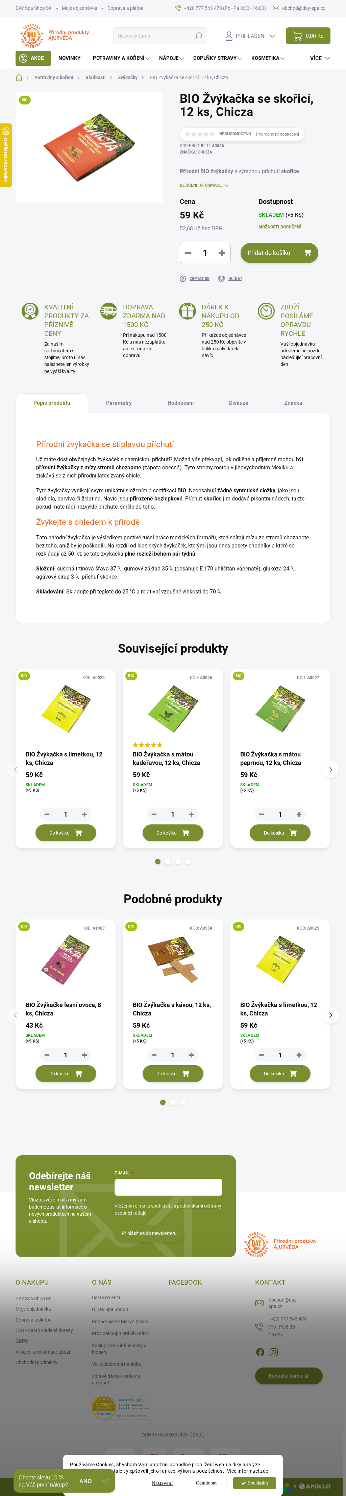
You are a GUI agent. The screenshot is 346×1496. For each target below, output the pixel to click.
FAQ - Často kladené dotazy (44, 1330)
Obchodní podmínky (36, 1362)
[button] (158, 861)
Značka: (196, 152)
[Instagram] (274, 1351)
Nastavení (162, 1483)
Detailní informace (201, 185)
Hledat (198, 36)
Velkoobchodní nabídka (116, 1364)
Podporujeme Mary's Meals (120, 1321)
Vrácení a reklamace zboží (43, 1352)
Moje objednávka (79, 8)
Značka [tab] (293, 403)
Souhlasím (258, 1483)
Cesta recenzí (106, 1297)
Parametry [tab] (119, 403)
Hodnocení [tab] (181, 403)
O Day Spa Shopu (110, 1309)
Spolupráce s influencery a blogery (119, 1349)
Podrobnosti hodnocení (277, 134)
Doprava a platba (125, 8)
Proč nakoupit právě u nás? (120, 1333)
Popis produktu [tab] (51, 403)
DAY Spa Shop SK (34, 8)
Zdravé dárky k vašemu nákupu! (116, 1380)
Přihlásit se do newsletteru (149, 1233)
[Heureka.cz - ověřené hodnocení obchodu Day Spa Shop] (123, 1407)
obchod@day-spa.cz (283, 1303)
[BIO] (66, 709)
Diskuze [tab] (238, 403)
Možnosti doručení (279, 227)
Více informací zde (247, 1471)
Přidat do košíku (269, 252)
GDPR (22, 1341)
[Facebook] (260, 1351)
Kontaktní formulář (289, 1376)
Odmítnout (206, 1483)
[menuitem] (33, 58)
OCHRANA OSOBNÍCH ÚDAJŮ (173, 1434)
